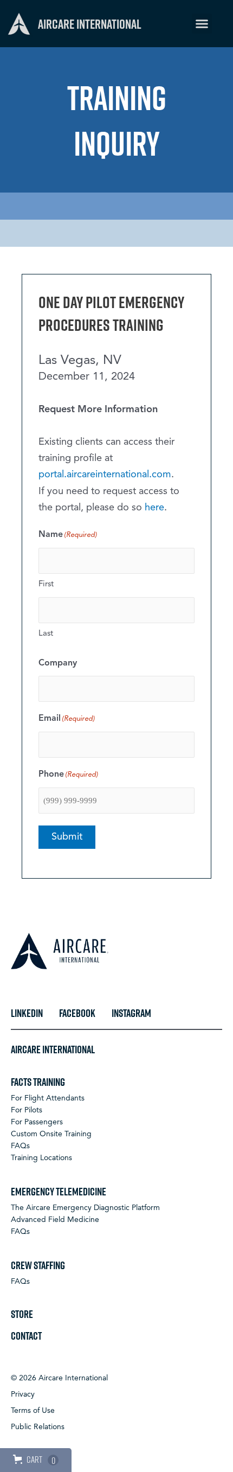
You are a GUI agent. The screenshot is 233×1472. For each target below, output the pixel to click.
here (154, 508)
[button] (202, 24)
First (46, 584)
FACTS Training (38, 1081)
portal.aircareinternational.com (104, 474)
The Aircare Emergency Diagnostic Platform (85, 1208)
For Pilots (26, 1110)
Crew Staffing (38, 1264)
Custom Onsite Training (51, 1134)
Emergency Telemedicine (58, 1191)
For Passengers (37, 1122)
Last (45, 634)
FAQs (20, 1146)
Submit (66, 837)
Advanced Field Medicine (55, 1220)
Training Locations (41, 1158)
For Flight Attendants (48, 1098)
